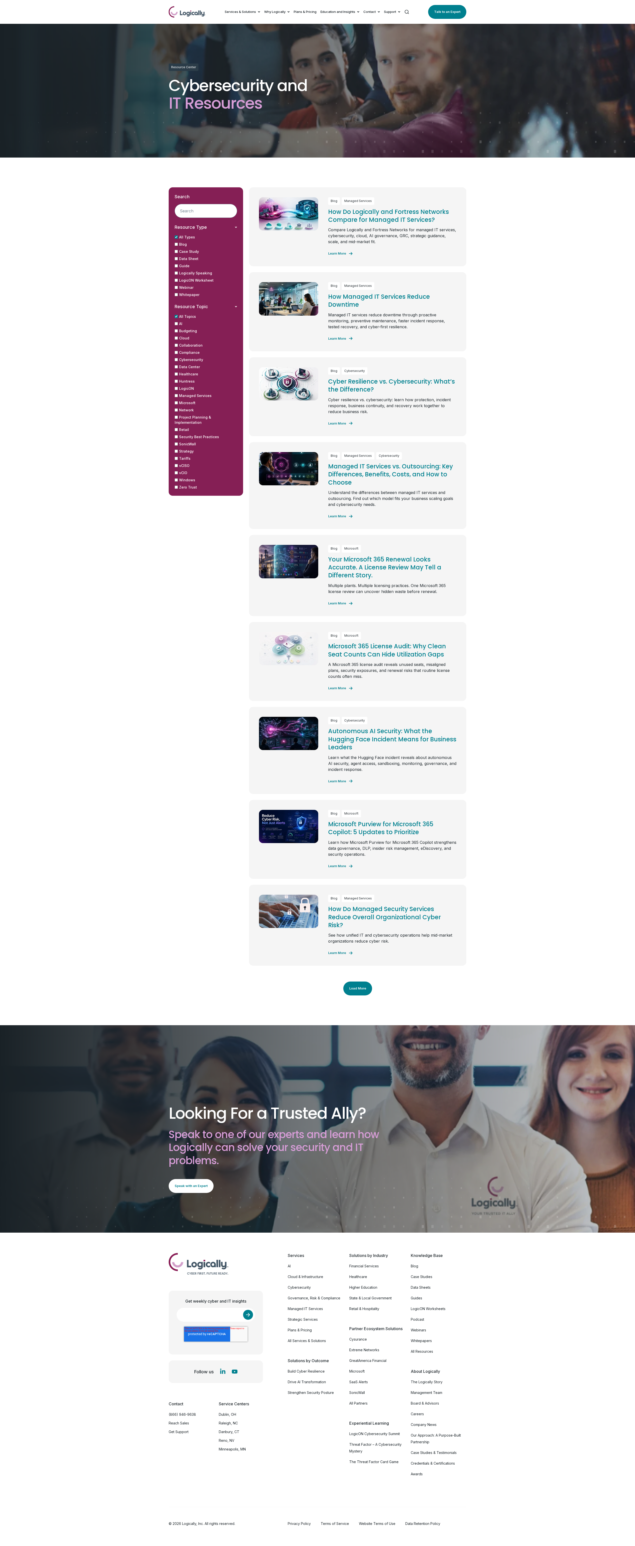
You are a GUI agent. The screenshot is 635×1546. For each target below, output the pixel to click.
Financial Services (364, 1266)
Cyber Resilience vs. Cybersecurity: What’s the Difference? (391, 385)
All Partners (358, 1403)
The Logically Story (427, 1382)
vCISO (184, 465)
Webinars (418, 1330)
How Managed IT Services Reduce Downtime (379, 301)
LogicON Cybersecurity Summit (374, 1434)
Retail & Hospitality (364, 1309)
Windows (187, 480)
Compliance (189, 352)
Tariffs (184, 458)
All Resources (422, 1351)
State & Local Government (370, 1298)
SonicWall (187, 444)
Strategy (186, 451)
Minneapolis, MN (232, 1449)
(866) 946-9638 (182, 1414)
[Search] (406, 11)
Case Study (189, 251)
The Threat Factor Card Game (374, 1462)
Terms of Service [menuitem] (335, 1523)
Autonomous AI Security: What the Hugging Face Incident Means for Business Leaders (392, 739)
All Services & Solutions (307, 1341)
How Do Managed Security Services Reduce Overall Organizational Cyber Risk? (384, 917)
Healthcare (188, 374)
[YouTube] (235, 1372)
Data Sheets (421, 1287)
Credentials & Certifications (433, 1463)
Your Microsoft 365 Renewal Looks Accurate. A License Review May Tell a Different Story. (384, 567)
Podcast (417, 1319)
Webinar (186, 287)
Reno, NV (226, 1440)
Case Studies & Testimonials (434, 1452)
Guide (184, 266)
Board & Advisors (425, 1403)
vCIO (183, 473)
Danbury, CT (229, 1432)
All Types (187, 237)
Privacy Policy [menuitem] (299, 1523)
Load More (357, 988)
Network (186, 410)
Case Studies (421, 1277)
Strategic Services (303, 1319)
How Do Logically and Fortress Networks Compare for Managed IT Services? (388, 216)
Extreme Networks (364, 1350)
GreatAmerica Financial (367, 1360)
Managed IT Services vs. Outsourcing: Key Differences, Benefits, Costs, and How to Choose (390, 474)
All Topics (187, 316)
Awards (417, 1474)
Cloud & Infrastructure (305, 1277)
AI (180, 324)
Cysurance (358, 1339)
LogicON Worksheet (196, 280)
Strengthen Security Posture (311, 1392)
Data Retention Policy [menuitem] (422, 1523)
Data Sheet (188, 259)
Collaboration (191, 345)
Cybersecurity (191, 360)
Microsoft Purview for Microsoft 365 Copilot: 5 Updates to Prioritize (380, 828)
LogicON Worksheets (428, 1309)
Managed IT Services (305, 1309)
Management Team (426, 1392)
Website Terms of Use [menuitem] (377, 1523)
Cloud (184, 338)
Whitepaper (189, 295)
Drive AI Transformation (307, 1382)
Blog (183, 244)
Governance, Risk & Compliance (314, 1298)
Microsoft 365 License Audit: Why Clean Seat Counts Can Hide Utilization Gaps (387, 650)
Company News (424, 1424)
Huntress (187, 381)
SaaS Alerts (358, 1382)
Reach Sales (179, 1423)
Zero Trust (188, 487)
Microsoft (187, 403)
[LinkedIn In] (223, 1372)
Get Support (179, 1432)
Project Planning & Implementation (193, 420)
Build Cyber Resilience (306, 1371)
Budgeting (188, 331)
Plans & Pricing (305, 12)
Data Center (189, 367)
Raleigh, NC (228, 1423)
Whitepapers (421, 1341)
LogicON (186, 388)
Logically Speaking (195, 273)
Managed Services (195, 396)
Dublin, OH (227, 1414)
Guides (416, 1298)
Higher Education (363, 1287)
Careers (417, 1414)
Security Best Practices (199, 437)
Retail (184, 430)
